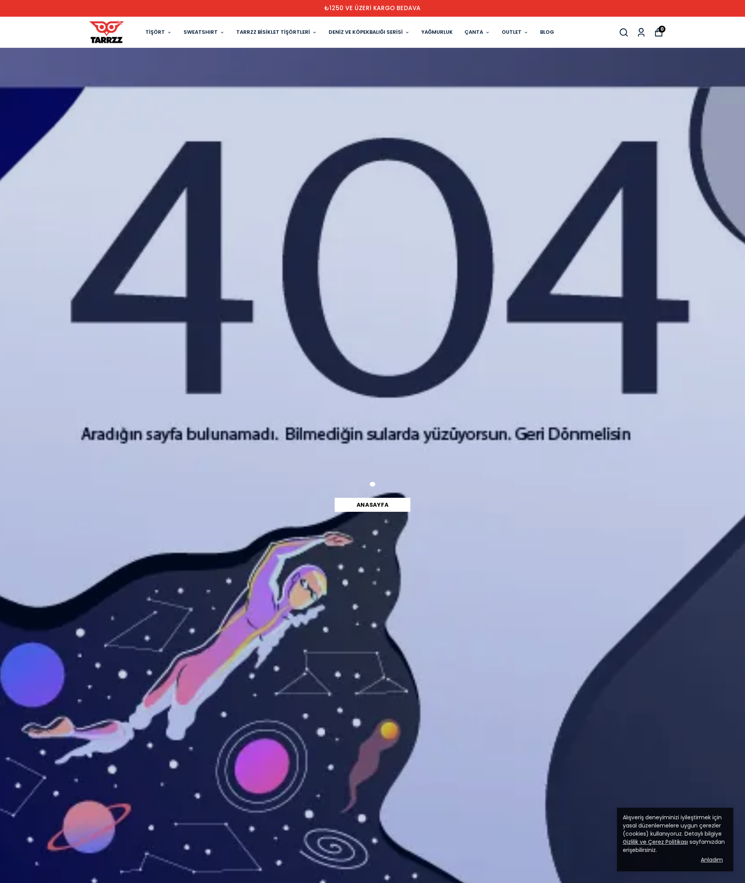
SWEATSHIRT (201, 32)
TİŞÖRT (155, 32)
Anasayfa (373, 505)
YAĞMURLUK (437, 32)
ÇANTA (473, 32)
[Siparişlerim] (641, 32)
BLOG (547, 32)
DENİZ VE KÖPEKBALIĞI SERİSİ (366, 32)
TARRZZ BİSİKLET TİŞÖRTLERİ (273, 32)
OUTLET (512, 32)
